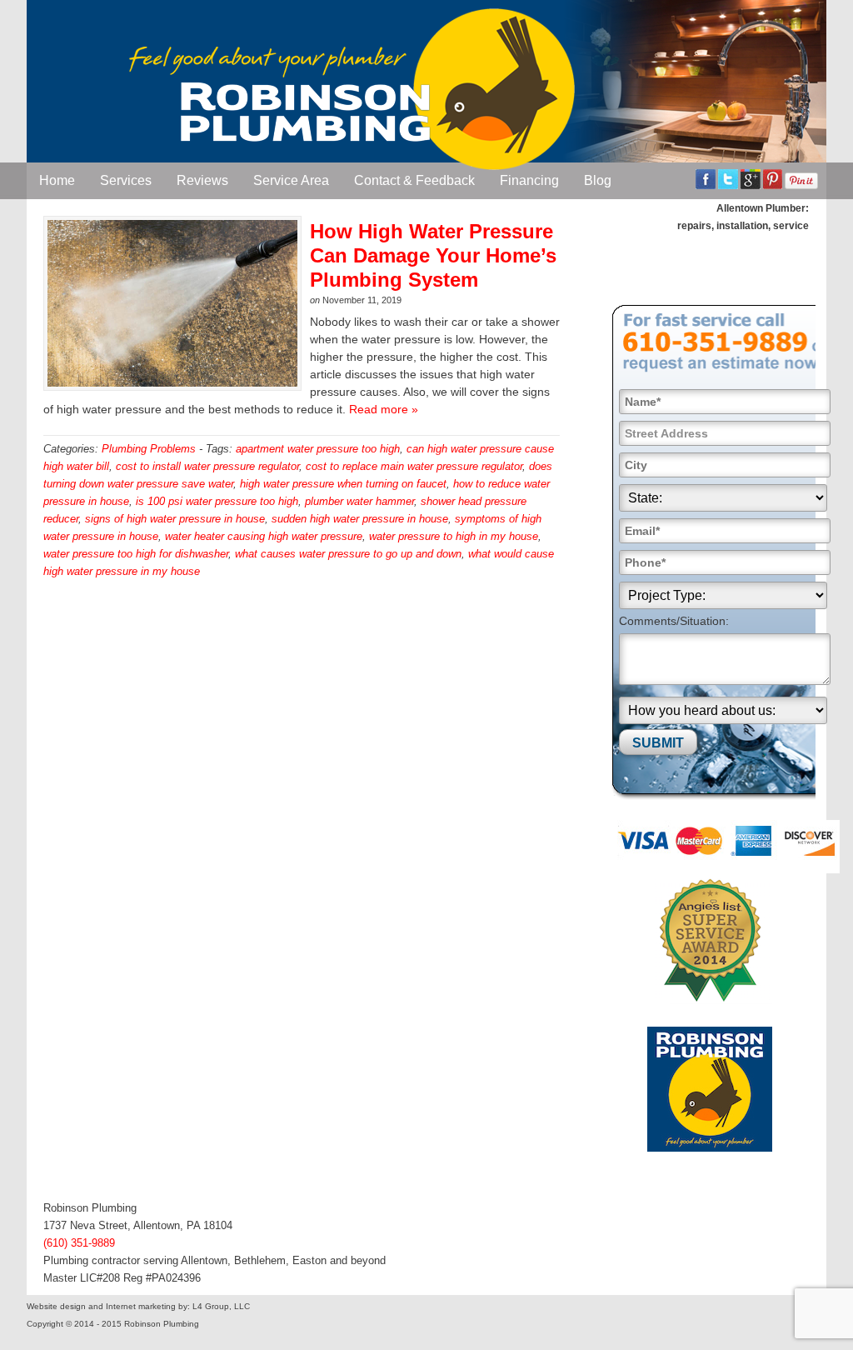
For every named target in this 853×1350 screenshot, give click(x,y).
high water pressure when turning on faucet (343, 484)
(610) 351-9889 (79, 1243)
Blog (597, 180)
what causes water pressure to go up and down (348, 554)
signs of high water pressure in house (175, 518)
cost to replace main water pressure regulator (414, 466)
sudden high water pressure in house (360, 518)
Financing (529, 180)
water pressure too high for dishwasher (135, 554)
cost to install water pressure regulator (207, 466)
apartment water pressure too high (318, 448)
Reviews (202, 180)
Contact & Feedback (414, 180)
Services (126, 180)
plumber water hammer (359, 501)
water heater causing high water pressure (263, 536)
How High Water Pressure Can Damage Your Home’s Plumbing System (433, 255)
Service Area (291, 180)
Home (57, 180)
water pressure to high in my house (453, 536)
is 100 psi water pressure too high (217, 501)
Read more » (383, 409)
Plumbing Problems (149, 448)
